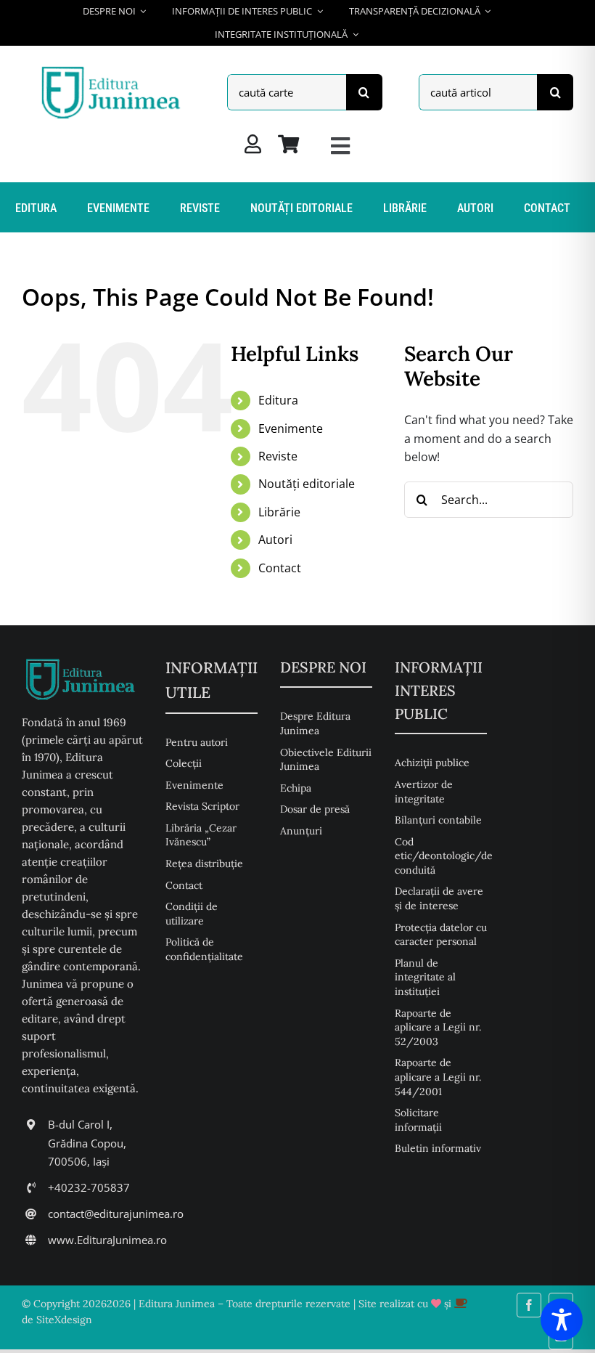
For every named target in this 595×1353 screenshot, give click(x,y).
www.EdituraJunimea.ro (107, 1239)
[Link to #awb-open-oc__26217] (340, 146)
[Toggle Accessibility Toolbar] (561, 1319)
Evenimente (290, 428)
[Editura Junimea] (113, 68)
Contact (279, 568)
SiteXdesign (64, 1319)
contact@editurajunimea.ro (116, 1213)
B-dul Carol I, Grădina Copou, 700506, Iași (87, 1143)
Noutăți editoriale (306, 484)
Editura (278, 400)
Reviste (278, 456)
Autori (275, 540)
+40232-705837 (89, 1187)
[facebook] (529, 1305)
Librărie (279, 512)
